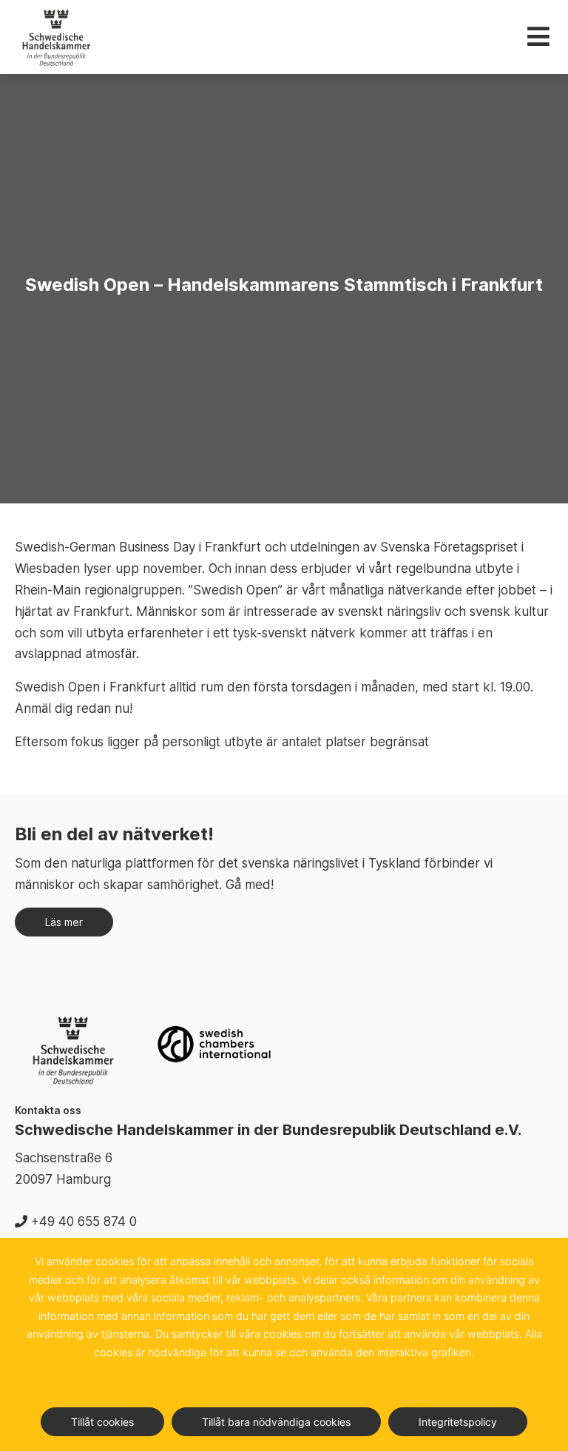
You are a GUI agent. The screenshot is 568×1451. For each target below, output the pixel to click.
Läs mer (64, 922)
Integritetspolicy (458, 1421)
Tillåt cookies (102, 1421)
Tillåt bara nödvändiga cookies (276, 1421)
